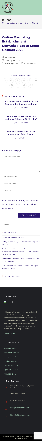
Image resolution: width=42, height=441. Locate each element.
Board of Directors (11, 352)
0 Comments (30, 64)
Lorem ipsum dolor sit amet (13, 237)
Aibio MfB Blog (10, 374)
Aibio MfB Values (10, 348)
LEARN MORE (9, 334)
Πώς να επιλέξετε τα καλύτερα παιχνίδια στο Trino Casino (21, 132)
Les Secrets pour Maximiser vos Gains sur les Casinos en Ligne (21, 102)
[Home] (3, 23)
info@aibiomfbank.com (19, 408)
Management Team (12, 357)
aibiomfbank (11, 57)
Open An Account (11, 370)
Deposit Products (11, 365)
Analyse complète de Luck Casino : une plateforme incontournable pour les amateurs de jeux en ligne (20, 251)
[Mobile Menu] (39, 6)
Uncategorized (12, 64)
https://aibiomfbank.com (20, 415)
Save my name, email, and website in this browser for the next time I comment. (20, 204)
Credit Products (10, 361)
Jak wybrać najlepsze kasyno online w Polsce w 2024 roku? (21, 117)
